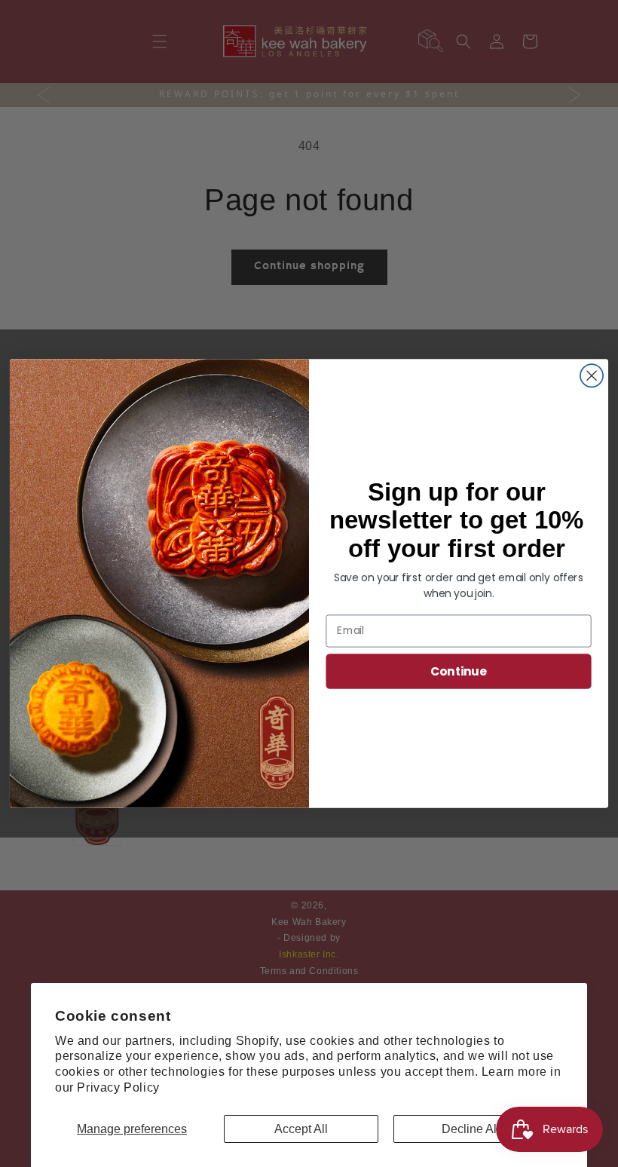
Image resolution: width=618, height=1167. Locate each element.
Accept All (301, 1129)
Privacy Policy (118, 1087)
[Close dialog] (591, 375)
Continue (458, 671)
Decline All (471, 1129)
